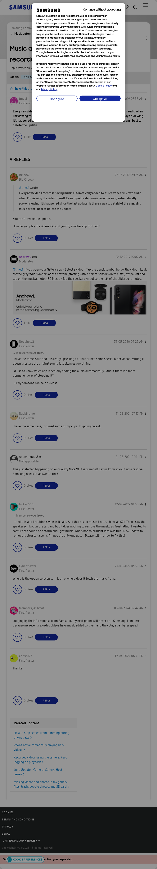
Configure (57, 99)
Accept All (100, 99)
